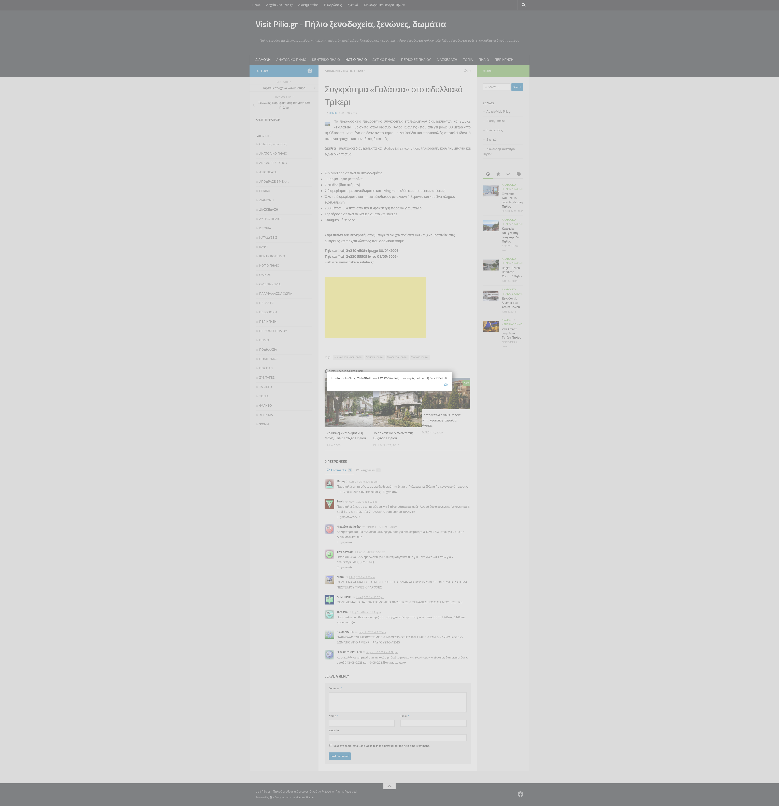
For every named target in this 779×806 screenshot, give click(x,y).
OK (446, 385)
